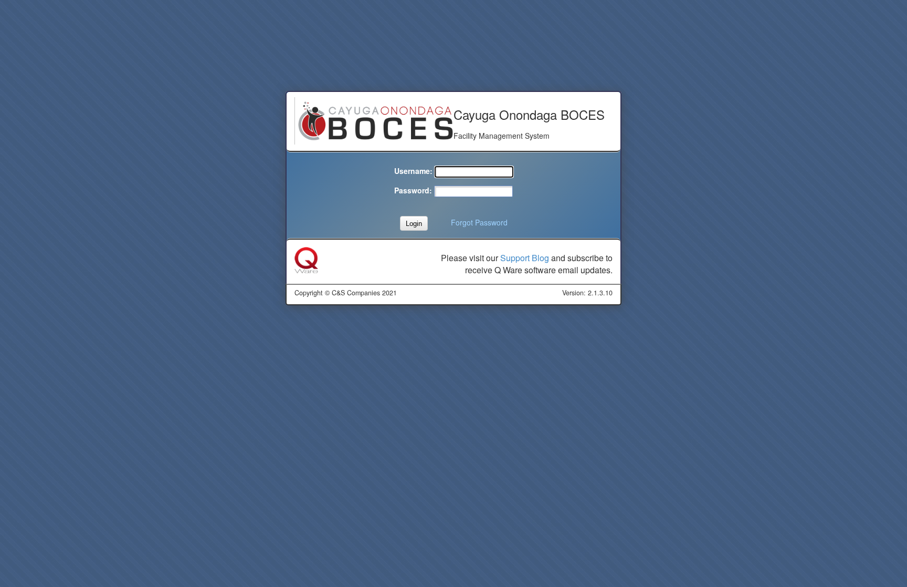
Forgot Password (479, 222)
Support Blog (524, 258)
